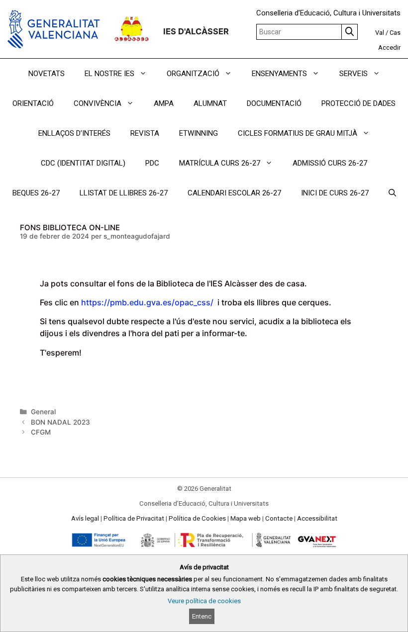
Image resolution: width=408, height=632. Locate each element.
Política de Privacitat (133, 518)
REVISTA (144, 133)
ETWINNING (198, 133)
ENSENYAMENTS (279, 73)
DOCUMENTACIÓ (274, 103)
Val (379, 32)
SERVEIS (353, 73)
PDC (152, 163)
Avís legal (85, 518)
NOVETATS (46, 73)
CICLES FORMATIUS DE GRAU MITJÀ (297, 133)
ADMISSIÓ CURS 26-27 (330, 163)
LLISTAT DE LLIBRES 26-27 (124, 192)
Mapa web (245, 518)
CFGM (41, 432)
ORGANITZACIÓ (193, 73)
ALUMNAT (210, 103)
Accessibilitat (317, 518)
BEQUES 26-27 (36, 192)
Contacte (279, 518)
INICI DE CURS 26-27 (335, 192)
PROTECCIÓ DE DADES (358, 103)
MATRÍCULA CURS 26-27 (219, 163)
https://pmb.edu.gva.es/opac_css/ (148, 302)
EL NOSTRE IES (109, 73)
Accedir (389, 47)
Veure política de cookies (204, 601)
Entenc (201, 616)
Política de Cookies (197, 518)
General (43, 412)
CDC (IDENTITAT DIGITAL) (83, 163)
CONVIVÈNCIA (97, 103)
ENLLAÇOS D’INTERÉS (74, 133)
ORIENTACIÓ (33, 103)
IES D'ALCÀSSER (196, 31)
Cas (395, 32)
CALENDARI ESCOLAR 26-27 (234, 192)
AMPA (164, 103)
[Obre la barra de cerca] (392, 193)
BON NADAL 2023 (60, 422)
